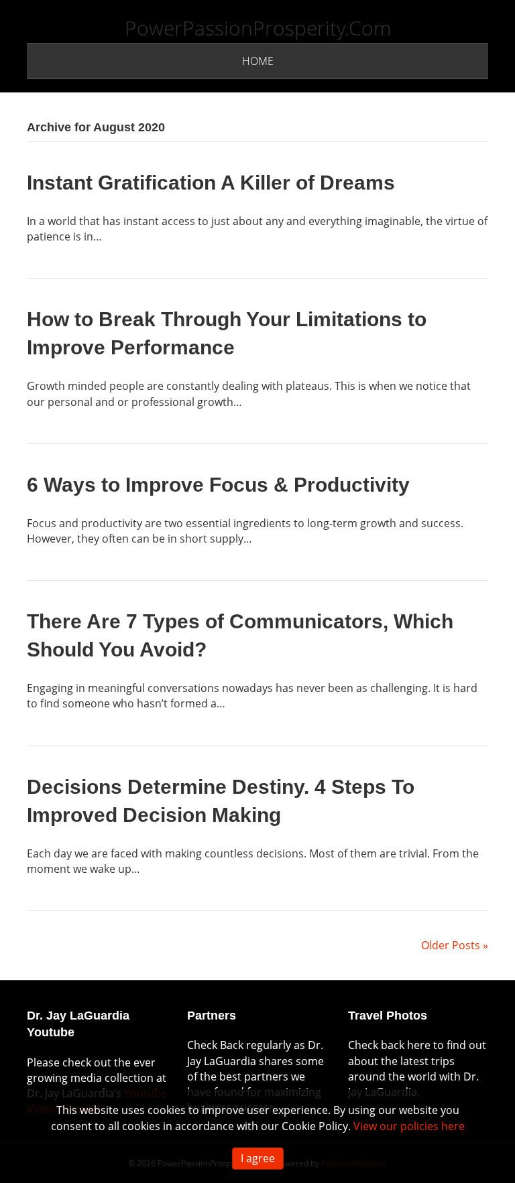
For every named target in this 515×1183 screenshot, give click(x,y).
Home (258, 61)
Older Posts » (454, 945)
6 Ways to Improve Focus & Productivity (218, 485)
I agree (258, 1158)
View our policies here (409, 1126)
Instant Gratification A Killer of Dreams (211, 182)
